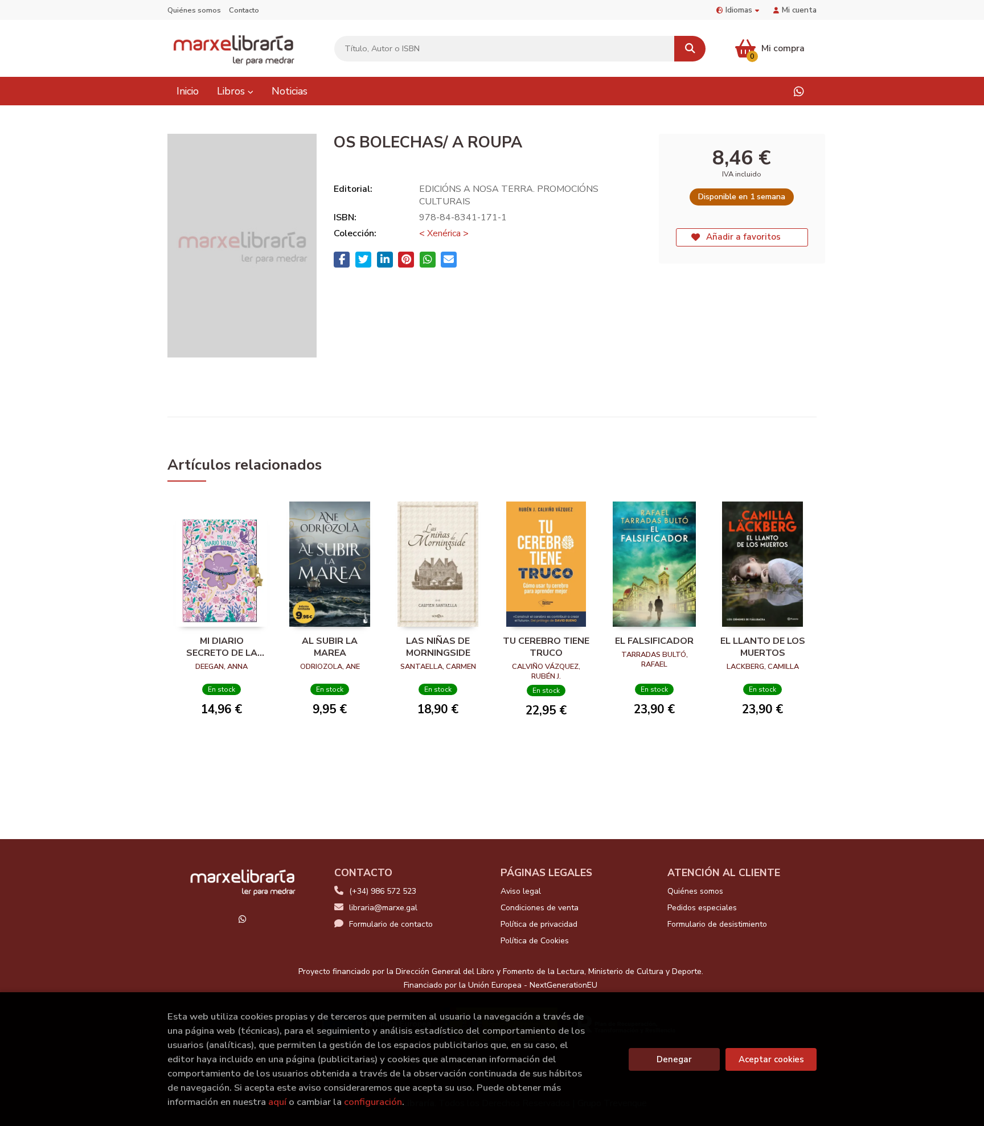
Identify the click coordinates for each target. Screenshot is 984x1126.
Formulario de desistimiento (717, 924)
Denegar (674, 1059)
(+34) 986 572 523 (382, 891)
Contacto (244, 10)
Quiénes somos (194, 10)
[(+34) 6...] (798, 91)
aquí (277, 1101)
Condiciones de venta (540, 907)
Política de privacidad (539, 924)
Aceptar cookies (771, 1059)
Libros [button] (232, 91)
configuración (373, 1101)
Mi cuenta (799, 10)
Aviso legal (521, 891)
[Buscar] (690, 48)
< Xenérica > (444, 233)
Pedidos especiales (702, 907)
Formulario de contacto (391, 924)
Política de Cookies (535, 940)
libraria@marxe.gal (383, 907)
